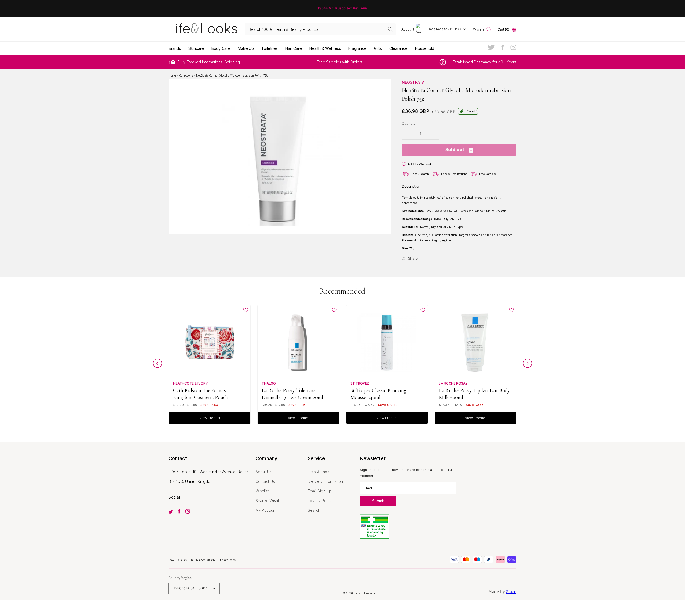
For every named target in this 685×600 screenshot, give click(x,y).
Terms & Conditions (203, 559)
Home (173, 75)
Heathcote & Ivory (190, 383)
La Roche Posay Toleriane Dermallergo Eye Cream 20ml (292, 393)
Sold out (454, 149)
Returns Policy (178, 559)
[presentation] (157, 364)
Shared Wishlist (269, 500)
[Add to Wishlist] (245, 309)
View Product (209, 418)
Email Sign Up (320, 491)
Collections (186, 75)
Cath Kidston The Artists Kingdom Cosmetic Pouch (200, 393)
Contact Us (265, 481)
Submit (378, 501)
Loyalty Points (320, 500)
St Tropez (359, 383)
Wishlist (262, 491)
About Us (264, 471)
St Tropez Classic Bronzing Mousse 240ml (378, 393)
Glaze (511, 591)
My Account (266, 510)
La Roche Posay (453, 383)
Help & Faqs (318, 471)
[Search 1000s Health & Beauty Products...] (390, 29)
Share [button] (413, 258)
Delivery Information (325, 481)
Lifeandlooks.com (365, 593)
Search (314, 510)
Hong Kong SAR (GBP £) (444, 29)
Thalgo (269, 383)
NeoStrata (413, 82)
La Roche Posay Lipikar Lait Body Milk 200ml (474, 393)
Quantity (408, 123)
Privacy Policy (227, 559)
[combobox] (320, 29)
